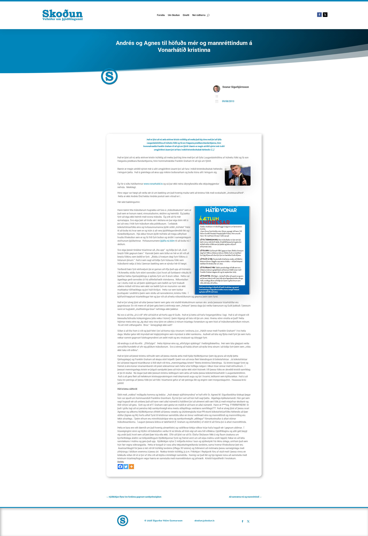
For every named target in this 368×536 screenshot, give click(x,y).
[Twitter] (125, 466)
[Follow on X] (325, 14)
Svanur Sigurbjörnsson (235, 86)
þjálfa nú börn (167, 240)
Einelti (186, 15)
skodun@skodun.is (204, 520)
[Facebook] (120, 466)
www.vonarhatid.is (153, 183)
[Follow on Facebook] (319, 14)
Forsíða (161, 15)
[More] (131, 466)
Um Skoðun (174, 15)
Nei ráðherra (198, 15)
